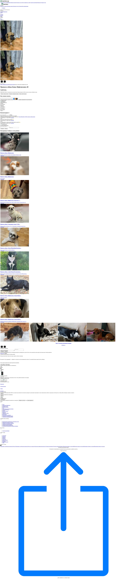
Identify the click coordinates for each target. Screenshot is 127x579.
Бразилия (4, 436)
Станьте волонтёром (33, 2)
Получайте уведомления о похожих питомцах (10, 426)
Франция (3, 437)
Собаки (13, 84)
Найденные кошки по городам (78, 446)
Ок (1, 366)
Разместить (2, 353)
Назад (6, 353)
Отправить (2, 128)
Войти (1, 12)
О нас (45, 2)
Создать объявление (3, 11)
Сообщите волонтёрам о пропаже (8, 423)
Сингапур (4, 439)
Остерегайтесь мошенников (23, 6)
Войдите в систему (22, 400)
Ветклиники (8, 2)
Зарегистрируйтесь (30, 400)
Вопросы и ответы (3, 6)
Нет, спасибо (3, 364)
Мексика (3, 438)
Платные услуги (19, 2)
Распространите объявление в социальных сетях (10, 421)
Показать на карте (3, 90)
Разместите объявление (6, 405)
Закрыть (6, 128)
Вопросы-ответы (13, 2)
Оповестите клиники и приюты (7, 422)
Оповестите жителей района (7, 424)
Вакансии (39, 2)
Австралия (4, 435)
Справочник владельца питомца (7, 408)
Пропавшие (10, 84)
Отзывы (42, 2)
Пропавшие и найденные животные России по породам (24, 446)
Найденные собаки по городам (68, 446)
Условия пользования (49, 446)
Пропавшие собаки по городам (89, 446)
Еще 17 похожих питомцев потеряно (63, 343)
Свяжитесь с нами (27, 2)
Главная (1, 2)
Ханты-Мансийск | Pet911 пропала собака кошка (27, 116)
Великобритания (5, 441)
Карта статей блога (5, 409)
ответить (12, 117)
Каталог (4, 2)
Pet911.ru (1, 84)
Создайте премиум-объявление (7, 425)
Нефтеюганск (5, 84)
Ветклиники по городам (6, 415)
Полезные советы (10, 6)
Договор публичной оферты (58, 446)
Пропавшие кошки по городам (99, 446)
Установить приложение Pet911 (7, 416)
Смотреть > (63, 345)
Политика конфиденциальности (40, 446)
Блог (23, 2)
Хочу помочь (8, 364)
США (3, 442)
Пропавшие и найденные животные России (7, 446)
